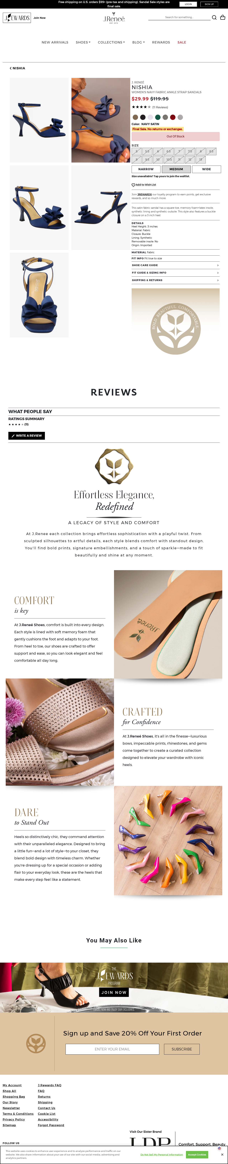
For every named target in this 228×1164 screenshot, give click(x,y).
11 (179, 159)
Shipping (45, 1102)
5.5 (147, 151)
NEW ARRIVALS (55, 42)
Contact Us (46, 1108)
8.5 (211, 151)
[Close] (222, 1154)
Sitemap (9, 1125)
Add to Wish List (145, 184)
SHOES (82, 42)
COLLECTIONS (110, 42)
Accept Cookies (197, 1154)
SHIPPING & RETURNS (147, 280)
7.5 (190, 151)
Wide (206, 169)
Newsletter (11, 1108)
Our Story (10, 1102)
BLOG (137, 42)
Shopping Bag (14, 1096)
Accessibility (48, 1119)
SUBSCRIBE (182, 1049)
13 (200, 159)
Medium (176, 169)
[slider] (141, 107)
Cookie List (47, 1114)
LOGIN (188, 4)
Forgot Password (51, 1125)
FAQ (41, 1091)
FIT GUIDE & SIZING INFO (149, 272)
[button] (16, 68)
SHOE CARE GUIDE (145, 265)
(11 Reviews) (160, 107)
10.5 (169, 159)
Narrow (146, 169)
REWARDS (161, 42)
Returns (44, 1096)
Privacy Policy (14, 1119)
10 (157, 159)
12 (190, 159)
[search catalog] (215, 18)
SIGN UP (209, 4)
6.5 (169, 151)
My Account (12, 1085)
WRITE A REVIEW (28, 435)
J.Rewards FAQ (49, 1085)
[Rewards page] (24, 17)
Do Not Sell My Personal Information (162, 1154)
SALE (182, 42)
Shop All (9, 1091)
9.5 (147, 159)
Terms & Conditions (18, 1114)
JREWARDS (145, 194)
